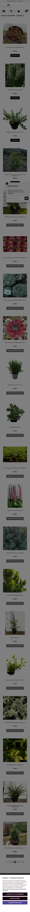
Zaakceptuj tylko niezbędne (15, 894)
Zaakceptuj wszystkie (15, 902)
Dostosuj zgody (15, 898)
